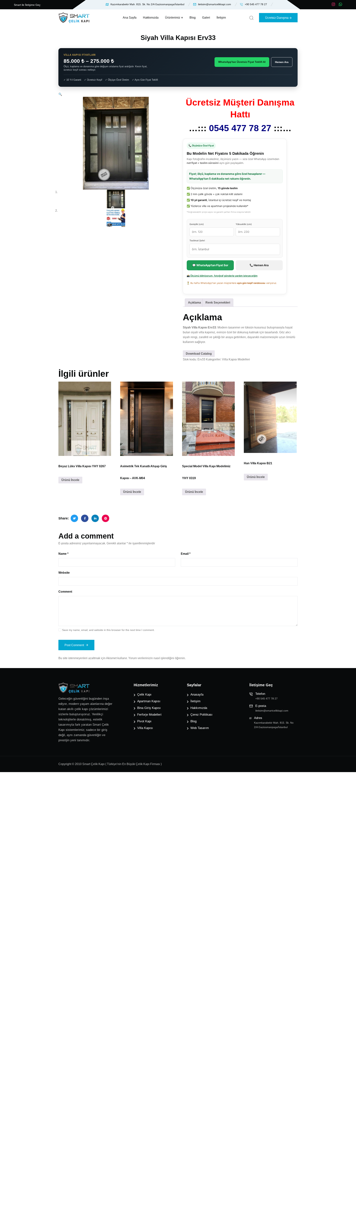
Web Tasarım (199, 728)
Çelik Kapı (144, 694)
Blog (192, 17)
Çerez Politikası (201, 714)
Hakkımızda (151, 17)
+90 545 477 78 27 (256, 4)
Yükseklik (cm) (244, 224)
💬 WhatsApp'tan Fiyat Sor (210, 265)
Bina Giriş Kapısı (149, 708)
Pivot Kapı (144, 721)
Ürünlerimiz (172, 17)
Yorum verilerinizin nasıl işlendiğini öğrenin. (157, 658)
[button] (60, 94)
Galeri (206, 17)
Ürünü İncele (70, 480)
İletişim (221, 17)
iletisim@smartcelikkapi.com (214, 4)
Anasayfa (196, 694)
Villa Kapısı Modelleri (236, 359)
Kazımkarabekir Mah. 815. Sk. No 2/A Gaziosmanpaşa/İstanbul (147, 4)
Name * (63, 553)
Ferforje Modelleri (149, 714)
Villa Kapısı (145, 728)
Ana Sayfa (129, 17)
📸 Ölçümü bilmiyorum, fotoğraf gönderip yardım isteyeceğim (222, 275)
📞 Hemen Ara (259, 265)
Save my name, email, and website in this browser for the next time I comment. (108, 629)
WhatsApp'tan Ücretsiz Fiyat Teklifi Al (242, 61)
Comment (65, 591)
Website (64, 572)
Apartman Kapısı (148, 701)
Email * (185, 553)
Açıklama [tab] (194, 302)
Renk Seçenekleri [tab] (217, 302)
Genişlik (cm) (196, 224)
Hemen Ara (282, 62)
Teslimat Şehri (197, 240)
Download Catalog (199, 353)
